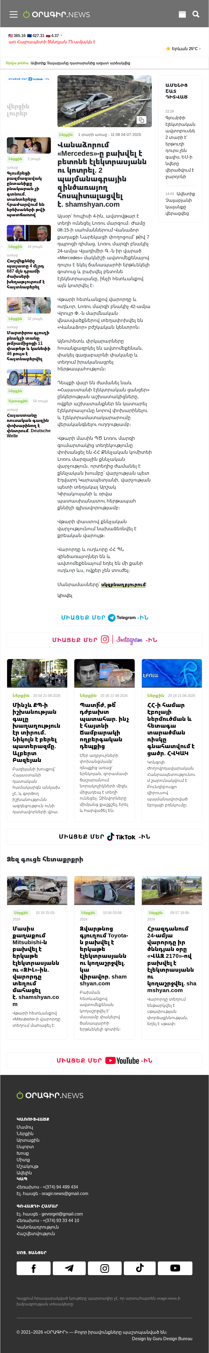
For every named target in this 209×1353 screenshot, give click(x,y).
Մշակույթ (27, 1166)
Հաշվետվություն (36, 1233)
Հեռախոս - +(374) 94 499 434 (47, 1187)
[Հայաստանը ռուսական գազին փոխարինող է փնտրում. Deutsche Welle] (29, 377)
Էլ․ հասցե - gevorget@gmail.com (50, 1214)
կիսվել (64, 595)
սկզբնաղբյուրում (123, 584)
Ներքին (15, 158)
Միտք (23, 1159)
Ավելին (24, 1173)
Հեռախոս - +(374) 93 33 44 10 (48, 1220)
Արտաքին (17, 400)
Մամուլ (25, 1127)
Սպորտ (25, 1146)
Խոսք (23, 1153)
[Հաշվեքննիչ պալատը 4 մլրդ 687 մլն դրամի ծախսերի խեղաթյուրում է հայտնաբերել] (29, 233)
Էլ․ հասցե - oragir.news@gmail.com (52, 1193)
